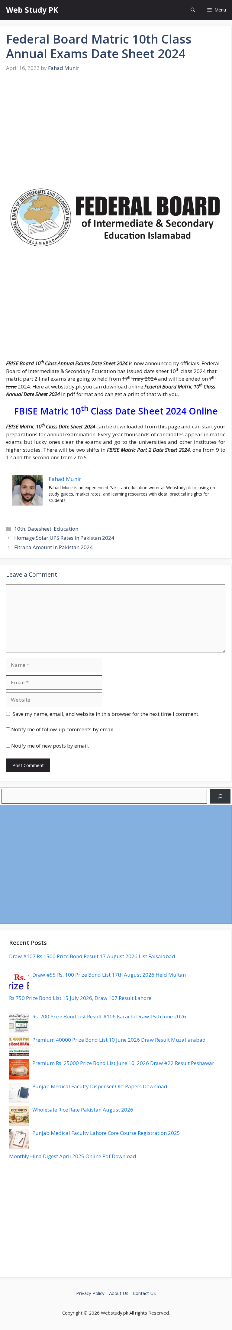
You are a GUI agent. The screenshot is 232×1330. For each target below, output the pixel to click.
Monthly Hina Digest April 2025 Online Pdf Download (72, 1156)
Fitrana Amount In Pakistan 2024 (53, 547)
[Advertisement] (115, 133)
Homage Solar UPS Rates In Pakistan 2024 (64, 537)
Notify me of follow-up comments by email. (63, 729)
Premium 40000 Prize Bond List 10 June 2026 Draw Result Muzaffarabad (119, 1039)
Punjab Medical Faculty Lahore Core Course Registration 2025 (106, 1132)
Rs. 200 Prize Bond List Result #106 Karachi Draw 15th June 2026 (109, 1016)
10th (19, 528)
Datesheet (39, 528)
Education (66, 528)
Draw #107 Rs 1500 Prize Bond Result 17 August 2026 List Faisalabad (92, 956)
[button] (193, 10)
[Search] (220, 796)
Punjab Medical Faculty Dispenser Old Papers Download (99, 1086)
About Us (118, 1293)
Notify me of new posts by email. (50, 745)
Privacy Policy (90, 1293)
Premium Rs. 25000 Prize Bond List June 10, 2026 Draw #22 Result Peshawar (123, 1063)
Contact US (144, 1293)
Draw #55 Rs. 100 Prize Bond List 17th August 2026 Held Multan (109, 974)
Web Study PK (32, 10)
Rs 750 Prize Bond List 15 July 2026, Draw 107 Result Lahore (80, 997)
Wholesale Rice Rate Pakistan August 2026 (82, 1109)
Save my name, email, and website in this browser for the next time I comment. (106, 713)
